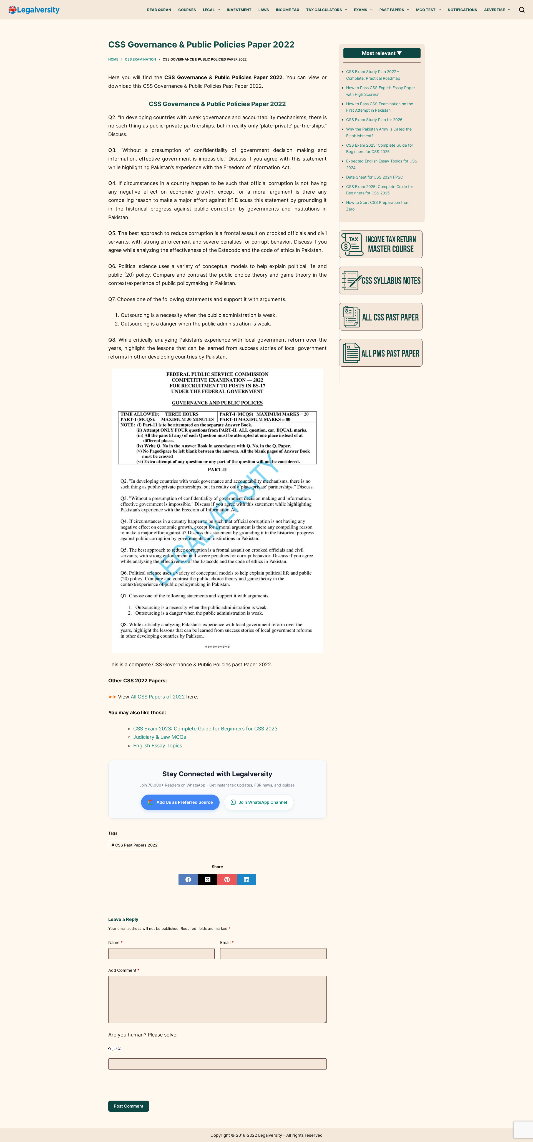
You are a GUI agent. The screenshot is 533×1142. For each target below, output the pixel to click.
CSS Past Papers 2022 (135, 845)
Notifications (462, 9)
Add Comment (123, 970)
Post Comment (129, 1106)
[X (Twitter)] (207, 879)
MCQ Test (426, 9)
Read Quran (159, 9)
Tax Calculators (324, 9)
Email (227, 942)
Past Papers (391, 9)
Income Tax (287, 9)
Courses (187, 9)
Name (115, 942)
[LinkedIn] (246, 879)
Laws (263, 9)
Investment (239, 9)
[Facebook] (188, 879)
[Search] (522, 9)
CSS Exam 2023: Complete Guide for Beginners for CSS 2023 (205, 729)
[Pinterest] (227, 879)
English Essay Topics (157, 745)
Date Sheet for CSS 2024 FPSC (374, 177)
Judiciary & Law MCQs (159, 737)
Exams (360, 9)
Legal (209, 9)
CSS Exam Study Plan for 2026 (374, 119)
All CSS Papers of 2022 (158, 697)
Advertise (494, 9)
